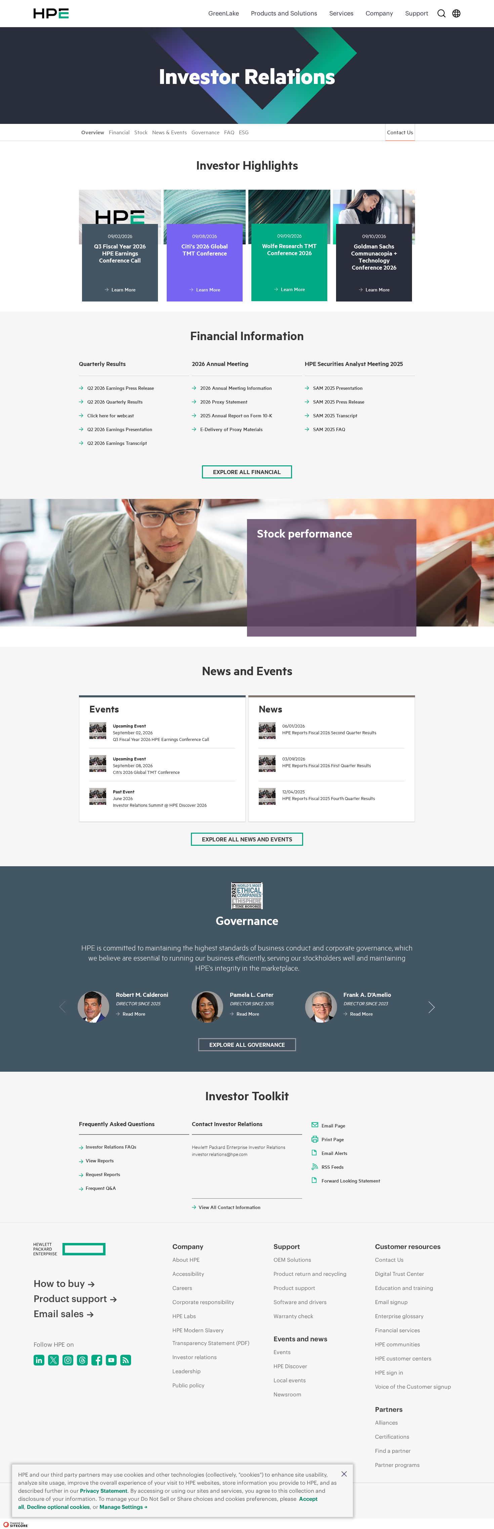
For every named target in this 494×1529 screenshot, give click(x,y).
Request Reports (103, 1174)
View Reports (100, 1160)
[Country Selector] (456, 13)
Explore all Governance (247, 1044)
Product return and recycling (310, 1273)
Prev (62, 1007)
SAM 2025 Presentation (338, 387)
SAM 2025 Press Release (338, 401)
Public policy (188, 1385)
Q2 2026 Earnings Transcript (117, 442)
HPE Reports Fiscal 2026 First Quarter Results (326, 765)
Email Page (333, 1125)
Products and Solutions (284, 13)
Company (379, 13)
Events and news (300, 1338)
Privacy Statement (103, 1490)
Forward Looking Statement (351, 1180)
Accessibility (188, 1273)
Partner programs (397, 1465)
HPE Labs (184, 1316)
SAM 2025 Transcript (335, 415)
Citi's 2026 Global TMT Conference (146, 772)
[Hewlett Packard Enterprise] (51, 13)
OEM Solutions (292, 1259)
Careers (182, 1288)
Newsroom (287, 1394)
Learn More (123, 289)
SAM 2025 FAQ (329, 429)
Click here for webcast (110, 415)
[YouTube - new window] (111, 1360)
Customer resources (408, 1246)
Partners (389, 1409)
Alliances (386, 1422)
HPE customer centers (403, 1358)
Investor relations (194, 1357)
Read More (134, 1013)
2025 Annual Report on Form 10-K (236, 415)
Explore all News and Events (247, 839)
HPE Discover (290, 1366)
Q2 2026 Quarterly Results (114, 401)
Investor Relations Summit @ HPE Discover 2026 (160, 805)
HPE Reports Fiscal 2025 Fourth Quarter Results (328, 798)
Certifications (392, 1436)
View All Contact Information (229, 1207)
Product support (70, 1298)
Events (282, 1352)
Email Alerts (334, 1153)
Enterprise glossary (399, 1316)
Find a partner (393, 1450)
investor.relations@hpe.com (219, 1154)
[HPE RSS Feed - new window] (125, 1360)
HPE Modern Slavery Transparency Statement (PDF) (210, 1336)
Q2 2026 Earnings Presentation (119, 429)
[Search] (442, 13)
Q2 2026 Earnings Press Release (120, 387)
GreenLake (223, 13)
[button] (344, 1474)
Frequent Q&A (101, 1188)
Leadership (186, 1371)
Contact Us (400, 132)
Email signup (391, 1302)
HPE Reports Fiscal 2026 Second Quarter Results (329, 732)
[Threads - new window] (82, 1360)
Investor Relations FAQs (111, 1146)
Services (341, 13)
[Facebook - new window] (96, 1360)
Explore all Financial (247, 472)
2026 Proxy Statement (223, 401)
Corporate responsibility (203, 1302)
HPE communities (397, 1344)
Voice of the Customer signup (413, 1386)
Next (431, 1007)
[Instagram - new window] (68, 1360)
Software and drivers (300, 1302)
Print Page (333, 1139)
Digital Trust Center (399, 1273)
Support (416, 13)
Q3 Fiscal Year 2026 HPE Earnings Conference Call (161, 739)
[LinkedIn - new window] (39, 1360)
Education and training (404, 1288)
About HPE (186, 1259)
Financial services (397, 1330)
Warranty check (293, 1316)
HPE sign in (389, 1372)
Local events (290, 1380)
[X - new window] (53, 1360)
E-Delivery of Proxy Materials (231, 429)
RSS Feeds (332, 1166)
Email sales (59, 1313)
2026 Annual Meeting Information (236, 387)
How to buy (59, 1283)
